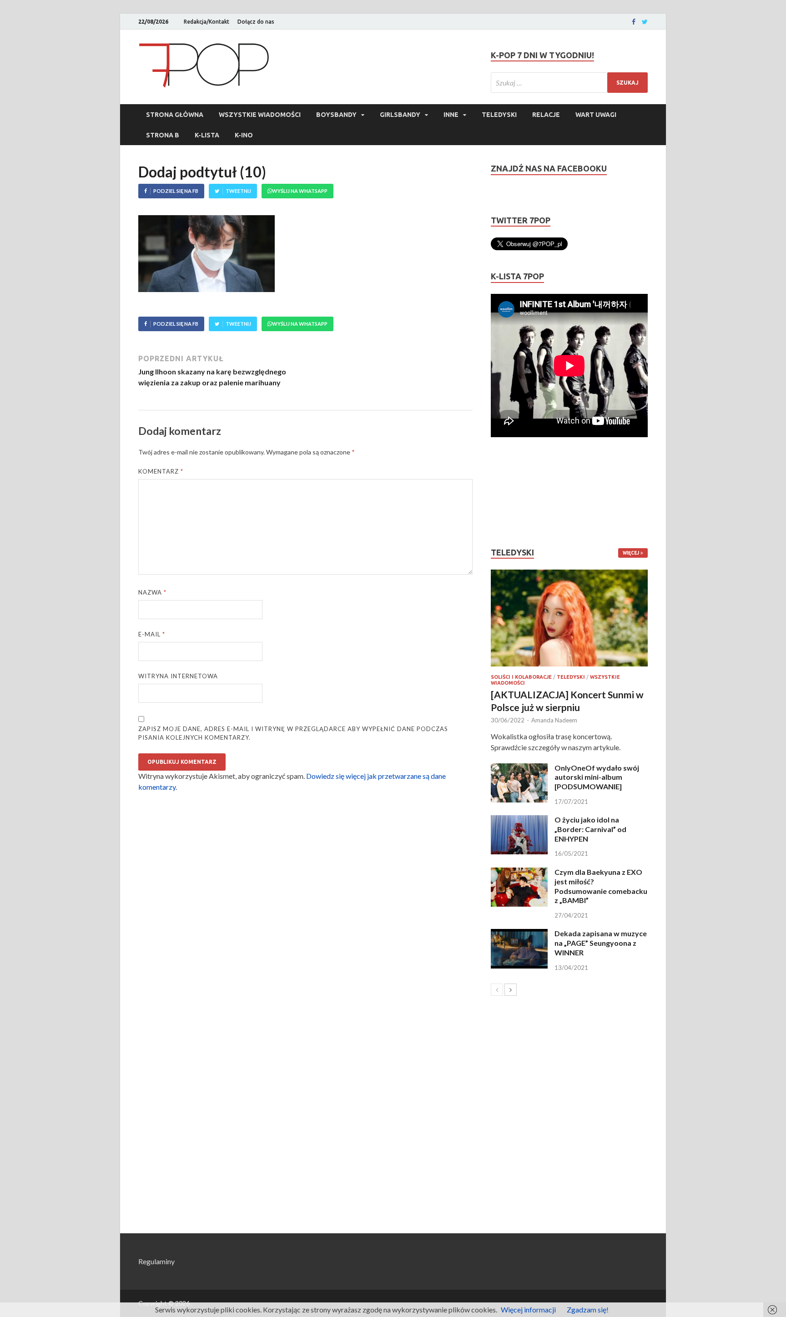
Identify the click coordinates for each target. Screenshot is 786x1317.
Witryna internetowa (178, 676)
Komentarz (160, 471)
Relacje (546, 114)
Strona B (162, 135)
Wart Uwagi (595, 114)
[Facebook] (634, 22)
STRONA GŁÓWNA (174, 114)
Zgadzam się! (588, 1309)
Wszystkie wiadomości (260, 114)
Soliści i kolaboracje (521, 677)
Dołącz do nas (255, 22)
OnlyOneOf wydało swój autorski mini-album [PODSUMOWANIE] (596, 777)
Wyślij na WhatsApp (300, 191)
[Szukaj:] (569, 82)
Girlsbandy (400, 114)
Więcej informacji (528, 1309)
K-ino (244, 135)
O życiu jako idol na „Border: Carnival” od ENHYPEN (590, 829)
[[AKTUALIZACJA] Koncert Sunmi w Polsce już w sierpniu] (569, 618)
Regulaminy (156, 1261)
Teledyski (499, 114)
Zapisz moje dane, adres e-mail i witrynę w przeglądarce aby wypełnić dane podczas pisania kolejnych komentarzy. (293, 733)
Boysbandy (336, 114)
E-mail (151, 634)
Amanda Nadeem (554, 720)
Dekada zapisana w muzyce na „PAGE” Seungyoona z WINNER (600, 943)
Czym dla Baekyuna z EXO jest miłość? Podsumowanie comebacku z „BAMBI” (600, 886)
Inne (450, 114)
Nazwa (152, 592)
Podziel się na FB (175, 191)
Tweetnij (238, 191)
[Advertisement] (518, 492)
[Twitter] (645, 22)
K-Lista (207, 135)
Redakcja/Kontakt (206, 22)
